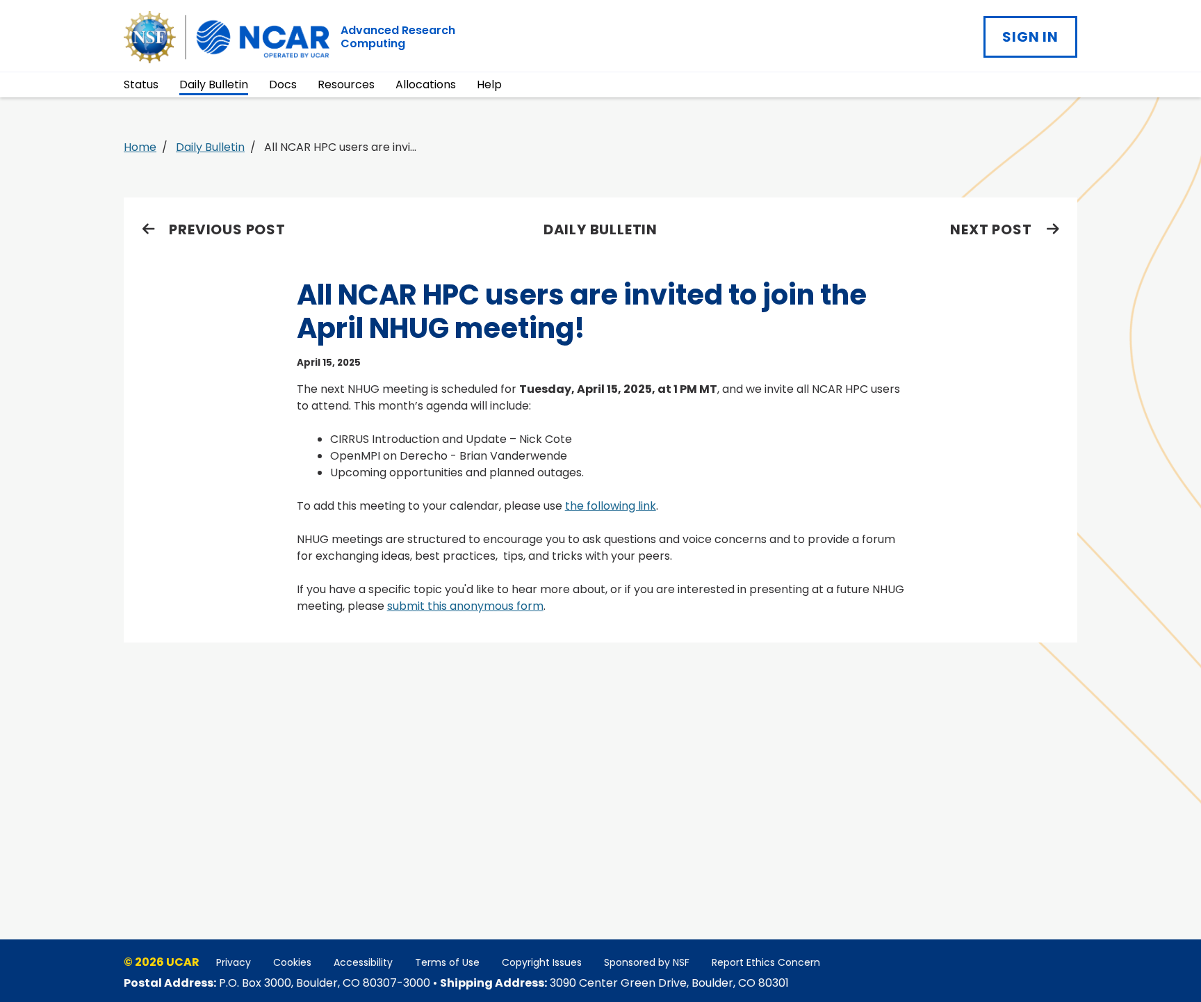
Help (489, 84)
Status (141, 84)
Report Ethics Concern (766, 962)
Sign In (1030, 37)
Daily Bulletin (213, 84)
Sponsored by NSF (646, 962)
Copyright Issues (542, 962)
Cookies (292, 962)
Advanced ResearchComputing (398, 36)
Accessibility (363, 962)
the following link (610, 506)
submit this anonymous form (465, 606)
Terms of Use (447, 962)
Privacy (233, 962)
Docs (283, 84)
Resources (346, 84)
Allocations (425, 84)
